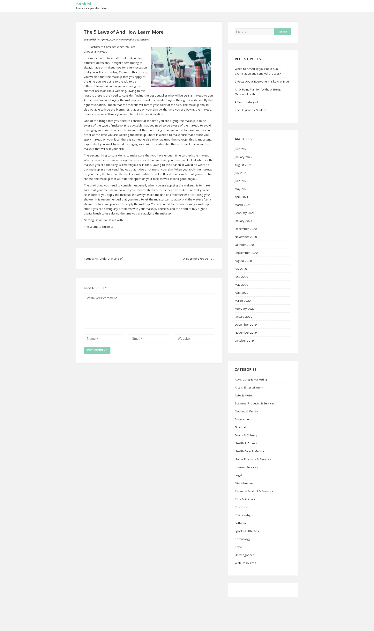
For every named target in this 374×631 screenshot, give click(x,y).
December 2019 (246, 324)
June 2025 (241, 149)
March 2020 (243, 300)
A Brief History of (246, 102)
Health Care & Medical (250, 451)
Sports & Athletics (247, 531)
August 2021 (243, 165)
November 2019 (246, 332)
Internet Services (246, 467)
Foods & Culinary (246, 435)
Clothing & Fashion (247, 411)
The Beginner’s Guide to (251, 110)
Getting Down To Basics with (103, 220)
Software (241, 523)
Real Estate (242, 507)
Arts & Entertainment (249, 387)
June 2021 (241, 181)
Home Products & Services (134, 39)
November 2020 (246, 237)
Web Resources (245, 563)
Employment (243, 419)
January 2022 (243, 157)
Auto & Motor (244, 395)
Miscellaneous (244, 483)
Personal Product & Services (254, 491)
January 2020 (243, 316)
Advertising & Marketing (251, 379)
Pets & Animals (245, 499)
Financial (240, 427)
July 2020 (241, 269)
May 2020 (241, 284)
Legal (238, 475)
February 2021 (245, 213)
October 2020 (244, 245)
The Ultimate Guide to (99, 226)
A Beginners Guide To (198, 258)
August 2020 (243, 261)
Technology (242, 539)
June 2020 (241, 277)
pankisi (83, 3)
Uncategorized (245, 555)
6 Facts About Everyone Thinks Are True (262, 81)
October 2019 (244, 340)
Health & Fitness (246, 443)
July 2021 (241, 173)
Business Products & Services (255, 403)
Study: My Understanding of (104, 258)
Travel (239, 547)
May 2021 (241, 189)
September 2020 (246, 253)
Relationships (244, 515)
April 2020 (241, 292)
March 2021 (243, 205)
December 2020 (246, 229)
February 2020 (245, 308)
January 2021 (243, 221)
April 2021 (241, 197)
